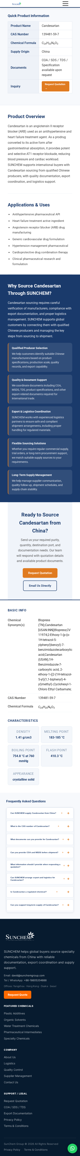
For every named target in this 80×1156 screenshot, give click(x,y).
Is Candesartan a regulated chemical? (34, 891)
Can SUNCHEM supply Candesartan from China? (36, 813)
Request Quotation (40, 573)
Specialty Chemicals (17, 1038)
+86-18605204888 (35, 980)
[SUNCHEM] (20, 936)
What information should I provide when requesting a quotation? (37, 865)
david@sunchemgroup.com (28, 975)
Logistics (9, 1063)
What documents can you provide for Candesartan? (37, 839)
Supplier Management (18, 1075)
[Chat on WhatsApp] (72, 1148)
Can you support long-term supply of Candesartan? (37, 904)
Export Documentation (18, 1113)
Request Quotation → (55, 86)
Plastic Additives (14, 1013)
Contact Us (11, 1082)
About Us (10, 1057)
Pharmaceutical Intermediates (23, 1032)
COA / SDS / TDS (15, 1107)
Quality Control (13, 1069)
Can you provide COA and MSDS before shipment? (36, 852)
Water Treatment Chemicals (21, 1026)
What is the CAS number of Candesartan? (34, 826)
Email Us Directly (40, 585)
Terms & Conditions (16, 1125)
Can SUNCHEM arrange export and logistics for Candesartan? (37, 878)
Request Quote (17, 994)
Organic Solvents (15, 1019)
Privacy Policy (13, 1119)
